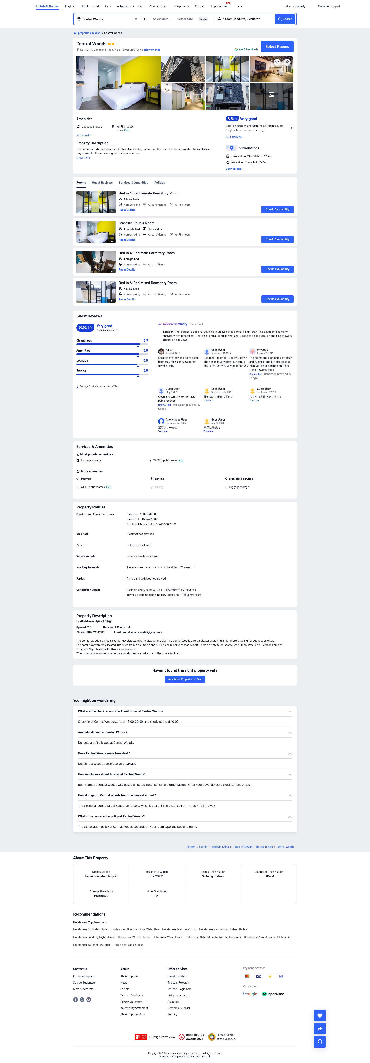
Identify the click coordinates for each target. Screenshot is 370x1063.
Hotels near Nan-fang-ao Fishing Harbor (223, 929)
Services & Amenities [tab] (133, 182)
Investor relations (178, 976)
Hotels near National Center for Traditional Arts (213, 937)
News (123, 982)
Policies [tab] (159, 182)
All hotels (173, 1001)
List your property (178, 995)
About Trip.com (129, 976)
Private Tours (157, 6)
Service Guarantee (84, 982)
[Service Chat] (320, 1042)
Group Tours (181, 6)
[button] (240, 6)
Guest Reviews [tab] (102, 182)
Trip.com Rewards (178, 982)
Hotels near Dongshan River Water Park (136, 929)
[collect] (320, 1015)
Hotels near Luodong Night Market (94, 937)
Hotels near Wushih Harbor (134, 937)
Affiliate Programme (180, 989)
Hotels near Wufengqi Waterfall (91, 944)
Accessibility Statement (134, 1008)
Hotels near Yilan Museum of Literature (267, 937)
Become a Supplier (179, 1008)
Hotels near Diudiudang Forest (91, 929)
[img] (118, 83)
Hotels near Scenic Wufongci (179, 929)
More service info (83, 989)
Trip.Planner (219, 6)
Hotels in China (220, 846)
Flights (69, 6)
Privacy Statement (131, 1001)
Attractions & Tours (130, 6)
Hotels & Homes (47, 6)
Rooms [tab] (81, 182)
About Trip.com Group (133, 1014)
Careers (124, 989)
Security (172, 1014)
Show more (83, 157)
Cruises (200, 6)
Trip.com (190, 846)
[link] (294, 6)
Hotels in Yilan (264, 846)
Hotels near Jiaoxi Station (129, 944)
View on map (234, 168)
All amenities (84, 135)
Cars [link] (108, 6)
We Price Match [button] (248, 49)
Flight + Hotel (89, 6)
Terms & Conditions (131, 995)
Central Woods (91, 43)
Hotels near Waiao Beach (167, 937)
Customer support (83, 976)
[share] (320, 1028)
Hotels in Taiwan (242, 846)
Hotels (203, 846)
